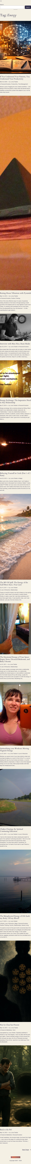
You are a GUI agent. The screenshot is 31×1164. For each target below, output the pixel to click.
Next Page (26, 1149)
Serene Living (25, 925)
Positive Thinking (15, 298)
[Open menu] (1, 1)
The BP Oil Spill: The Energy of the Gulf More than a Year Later (14, 583)
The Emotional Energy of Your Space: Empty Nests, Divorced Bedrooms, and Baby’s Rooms (15, 659)
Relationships (14, 590)
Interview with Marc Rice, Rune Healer (15, 344)
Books (2, 923)
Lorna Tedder (14, 81)
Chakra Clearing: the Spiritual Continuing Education (11, 830)
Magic (20, 478)
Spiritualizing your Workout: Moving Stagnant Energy (14, 749)
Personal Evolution (6, 84)
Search (2, 4)
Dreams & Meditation (6, 1030)
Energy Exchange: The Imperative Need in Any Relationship (15, 401)
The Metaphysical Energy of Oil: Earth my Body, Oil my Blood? (15, 917)
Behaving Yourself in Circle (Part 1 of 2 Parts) (15, 474)
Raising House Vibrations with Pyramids (15, 293)
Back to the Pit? (6, 1130)
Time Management (23, 84)
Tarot (14, 1030)
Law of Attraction (5, 590)
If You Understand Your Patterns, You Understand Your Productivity (15, 78)
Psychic (11, 925)
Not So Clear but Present (9, 1025)
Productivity (14, 84)
